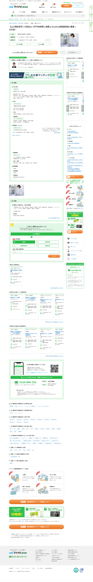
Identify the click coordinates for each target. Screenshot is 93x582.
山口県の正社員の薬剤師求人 (73, 143)
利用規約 (37, 557)
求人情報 (20, 44)
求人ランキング (67, 12)
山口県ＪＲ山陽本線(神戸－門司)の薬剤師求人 (74, 138)
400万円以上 (26, 419)
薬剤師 (23, 242)
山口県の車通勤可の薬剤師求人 (74, 169)
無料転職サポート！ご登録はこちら (35, 502)
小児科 (31, 428)
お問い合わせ (38, 559)
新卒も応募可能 (36, 440)
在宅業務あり (40, 443)
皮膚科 (18, 428)
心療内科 (42, 428)
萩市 (20, 450)
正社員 (11, 412)
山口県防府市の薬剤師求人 (73, 132)
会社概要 (11, 568)
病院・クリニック (18, 406)
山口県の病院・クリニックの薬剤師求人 (75, 154)
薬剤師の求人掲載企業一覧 (57, 559)
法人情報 (42, 44)
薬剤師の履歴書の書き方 (73, 552)
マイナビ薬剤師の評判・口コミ (74, 559)
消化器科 (53, 428)
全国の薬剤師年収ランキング (73, 555)
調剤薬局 (11, 406)
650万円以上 (12, 422)
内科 (11, 428)
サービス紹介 (22, 12)
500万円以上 (40, 419)
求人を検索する (79, 12)
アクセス (48, 40)
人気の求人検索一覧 (56, 557)
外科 (14, 428)
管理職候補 (24, 443)
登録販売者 (47, 245)
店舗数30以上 (45, 438)
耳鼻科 (23, 428)
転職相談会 (33, 12)
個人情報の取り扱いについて (41, 555)
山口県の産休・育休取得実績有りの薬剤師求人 (75, 166)
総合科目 (47, 428)
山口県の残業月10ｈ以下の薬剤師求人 (75, 163)
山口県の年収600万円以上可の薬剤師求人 (74, 160)
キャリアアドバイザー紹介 (57, 553)
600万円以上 (53, 419)
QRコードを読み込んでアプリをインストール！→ (37, 372)
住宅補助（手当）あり (45, 440)
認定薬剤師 (47, 242)
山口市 (15, 450)
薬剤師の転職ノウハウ (72, 550)
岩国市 (28, 450)
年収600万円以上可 (17, 103)
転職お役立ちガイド (56, 12)
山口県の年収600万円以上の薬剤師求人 (74, 148)
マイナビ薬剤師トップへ (40, 550)
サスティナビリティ (26, 568)
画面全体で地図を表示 (16, 135)
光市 (33, 450)
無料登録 (66, 5)
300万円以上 (12, 419)
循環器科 (59, 428)
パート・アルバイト (18, 412)
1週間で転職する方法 (72, 557)
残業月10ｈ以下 (17, 155)
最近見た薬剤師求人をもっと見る (57, 287)
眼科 (27, 428)
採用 (33, 568)
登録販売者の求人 (48, 443)
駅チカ (20, 127)
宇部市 (11, 450)
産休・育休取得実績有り (18, 118)
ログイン (78, 5)
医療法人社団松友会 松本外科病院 (16, 23)
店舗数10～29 (38, 438)
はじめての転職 (71, 553)
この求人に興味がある (45, 52)
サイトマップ (38, 561)
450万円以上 (33, 419)
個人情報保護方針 (48, 568)
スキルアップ (24, 438)
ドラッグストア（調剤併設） (30, 406)
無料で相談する (57, 132)
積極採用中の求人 (57, 443)
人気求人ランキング (56, 555)
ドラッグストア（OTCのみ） (43, 406)
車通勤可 (15, 127)
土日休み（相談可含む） (15, 443)
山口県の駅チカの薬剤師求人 (73, 168)
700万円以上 (19, 422)
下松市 (24, 450)
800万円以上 (26, 422)
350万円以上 (19, 419)
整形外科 (36, 428)
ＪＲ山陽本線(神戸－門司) (15, 456)
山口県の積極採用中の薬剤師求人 (74, 171)
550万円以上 (47, 419)
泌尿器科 (20, 431)
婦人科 (11, 431)
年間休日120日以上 (54, 438)
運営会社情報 (54, 561)
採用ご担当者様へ (67, 2)
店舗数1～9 (31, 438)
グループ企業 (39, 568)
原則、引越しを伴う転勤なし (15, 440)
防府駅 (11, 463)
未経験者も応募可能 (27, 440)
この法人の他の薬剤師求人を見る (54, 217)
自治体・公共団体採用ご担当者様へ (43, 553)
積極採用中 (16, 89)
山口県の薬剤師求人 (71, 131)
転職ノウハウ (45, 12)
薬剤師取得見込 (24, 245)
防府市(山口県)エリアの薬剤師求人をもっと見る (54, 321)
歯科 (15, 431)
